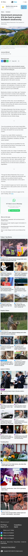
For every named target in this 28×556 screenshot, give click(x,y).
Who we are (3, 541)
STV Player (4, 525)
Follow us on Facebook (8, 532)
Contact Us (23, 541)
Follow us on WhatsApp (8, 535)
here (12, 193)
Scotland (8, 12)
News (2, 12)
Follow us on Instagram (8, 538)
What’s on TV (4, 527)
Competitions (18, 525)
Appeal (16, 527)
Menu (4, 2)
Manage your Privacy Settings (8, 547)
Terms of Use (10, 541)
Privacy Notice (17, 541)
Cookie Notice (4, 543)
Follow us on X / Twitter (8, 530)
